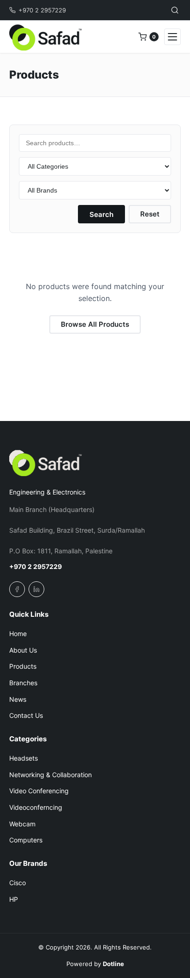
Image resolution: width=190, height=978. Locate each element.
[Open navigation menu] (172, 36)
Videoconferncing (35, 807)
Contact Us (26, 715)
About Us (23, 650)
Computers (25, 840)
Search (101, 214)
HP (13, 899)
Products (22, 666)
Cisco (17, 883)
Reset (150, 214)
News (17, 699)
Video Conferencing (39, 791)
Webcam (22, 824)
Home (18, 633)
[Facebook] (17, 589)
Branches (23, 683)
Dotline (113, 963)
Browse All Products (95, 324)
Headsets (23, 758)
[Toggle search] (175, 10)
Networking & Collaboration (50, 775)
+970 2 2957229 (42, 10)
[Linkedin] (36, 589)
